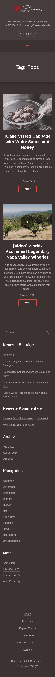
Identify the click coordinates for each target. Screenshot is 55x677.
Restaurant (9, 534)
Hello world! (27, 425)
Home (27, 614)
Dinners (7, 498)
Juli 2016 (8, 458)
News (6, 528)
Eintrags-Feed (11, 569)
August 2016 (10, 452)
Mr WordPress (10, 425)
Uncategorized (11, 540)
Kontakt (27, 649)
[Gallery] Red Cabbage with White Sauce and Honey (27, 142)
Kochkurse (9, 516)
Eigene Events (27, 628)
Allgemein (9, 480)
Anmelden (9, 563)
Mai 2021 (8, 446)
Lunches (8, 522)
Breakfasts (9, 492)
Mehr (28, 188)
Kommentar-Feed (13, 575)
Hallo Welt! (8, 355)
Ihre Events (27, 635)
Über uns (27, 621)
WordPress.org (12, 581)
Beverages (9, 486)
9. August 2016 (27, 295)
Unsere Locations (27, 642)
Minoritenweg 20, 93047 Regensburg (27, 21)
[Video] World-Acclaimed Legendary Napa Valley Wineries (28, 251)
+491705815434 (13, 25)
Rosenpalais (36, 661)
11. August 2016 (27, 181)
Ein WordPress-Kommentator (18, 418)
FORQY (33, 666)
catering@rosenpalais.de (37, 25)
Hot (5, 511)
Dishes (7, 505)
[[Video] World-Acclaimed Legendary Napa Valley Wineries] (27, 222)
